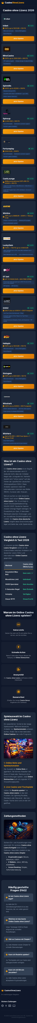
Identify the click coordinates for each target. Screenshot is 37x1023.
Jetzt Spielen (18, 38)
